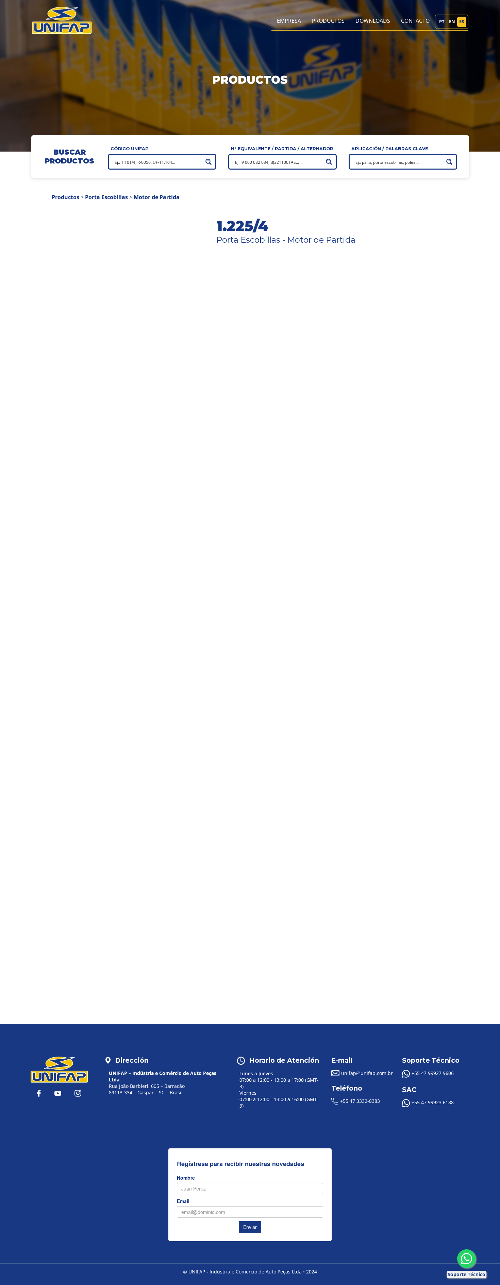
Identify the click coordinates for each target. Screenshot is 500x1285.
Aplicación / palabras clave (389, 148)
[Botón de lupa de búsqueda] (208, 162)
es (461, 21)
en (452, 21)
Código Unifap (130, 148)
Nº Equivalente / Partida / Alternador (282, 148)
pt (442, 21)
